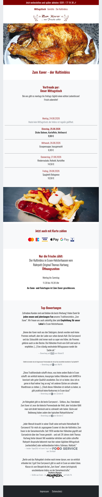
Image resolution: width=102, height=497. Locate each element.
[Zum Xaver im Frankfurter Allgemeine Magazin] (55, 474)
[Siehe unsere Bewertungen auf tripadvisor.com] (52, 353)
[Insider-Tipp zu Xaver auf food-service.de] (65, 448)
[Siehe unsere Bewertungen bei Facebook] (52, 415)
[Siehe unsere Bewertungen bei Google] (53, 364)
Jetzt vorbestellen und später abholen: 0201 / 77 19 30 (50, 2)
